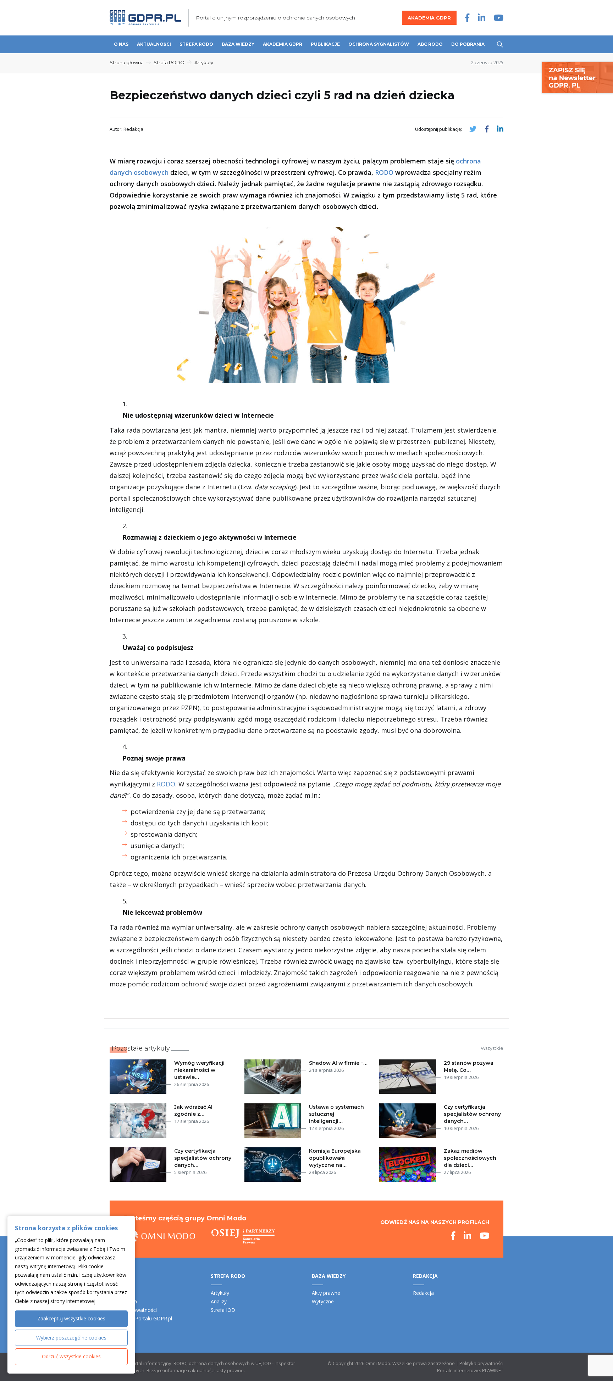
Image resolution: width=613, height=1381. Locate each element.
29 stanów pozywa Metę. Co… (468, 1066)
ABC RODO (430, 44)
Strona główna (127, 62)
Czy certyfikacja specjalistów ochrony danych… (472, 1114)
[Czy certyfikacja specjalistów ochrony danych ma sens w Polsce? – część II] (409, 1120)
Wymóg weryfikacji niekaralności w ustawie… (199, 1070)
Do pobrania (468, 44)
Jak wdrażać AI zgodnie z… (193, 1110)
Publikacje (325, 44)
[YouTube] (498, 17)
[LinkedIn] (481, 17)
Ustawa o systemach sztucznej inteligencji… (336, 1114)
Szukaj (500, 44)
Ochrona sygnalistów (378, 44)
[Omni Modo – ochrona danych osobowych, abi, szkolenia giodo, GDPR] (159, 1236)
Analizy (219, 1301)
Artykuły (203, 62)
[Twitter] (472, 129)
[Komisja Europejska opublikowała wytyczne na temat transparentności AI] (274, 1164)
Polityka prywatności (481, 1363)
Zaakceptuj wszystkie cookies (71, 1318)
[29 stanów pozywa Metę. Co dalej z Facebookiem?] (409, 1076)
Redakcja (423, 1293)
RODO (384, 172)
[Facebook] (467, 17)
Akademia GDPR (429, 18)
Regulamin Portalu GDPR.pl (141, 1318)
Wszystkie (492, 1048)
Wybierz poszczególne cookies (71, 1337)
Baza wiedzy (238, 44)
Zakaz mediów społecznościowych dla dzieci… (470, 1158)
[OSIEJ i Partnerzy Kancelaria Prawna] (243, 1236)
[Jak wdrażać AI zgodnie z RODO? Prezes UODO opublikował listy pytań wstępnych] (139, 1120)
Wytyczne (323, 1301)
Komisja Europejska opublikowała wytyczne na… (335, 1158)
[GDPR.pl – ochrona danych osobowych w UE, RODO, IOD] (145, 17)
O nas (121, 44)
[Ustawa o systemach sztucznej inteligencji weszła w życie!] (274, 1120)
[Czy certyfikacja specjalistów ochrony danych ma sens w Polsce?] (139, 1164)
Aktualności (154, 44)
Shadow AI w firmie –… (338, 1063)
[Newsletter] (577, 77)
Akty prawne (326, 1293)
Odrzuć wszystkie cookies (71, 1356)
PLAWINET (492, 1370)
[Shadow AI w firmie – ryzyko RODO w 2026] (274, 1076)
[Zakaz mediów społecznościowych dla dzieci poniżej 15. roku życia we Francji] (409, 1164)
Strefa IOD (223, 1310)
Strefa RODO (196, 44)
